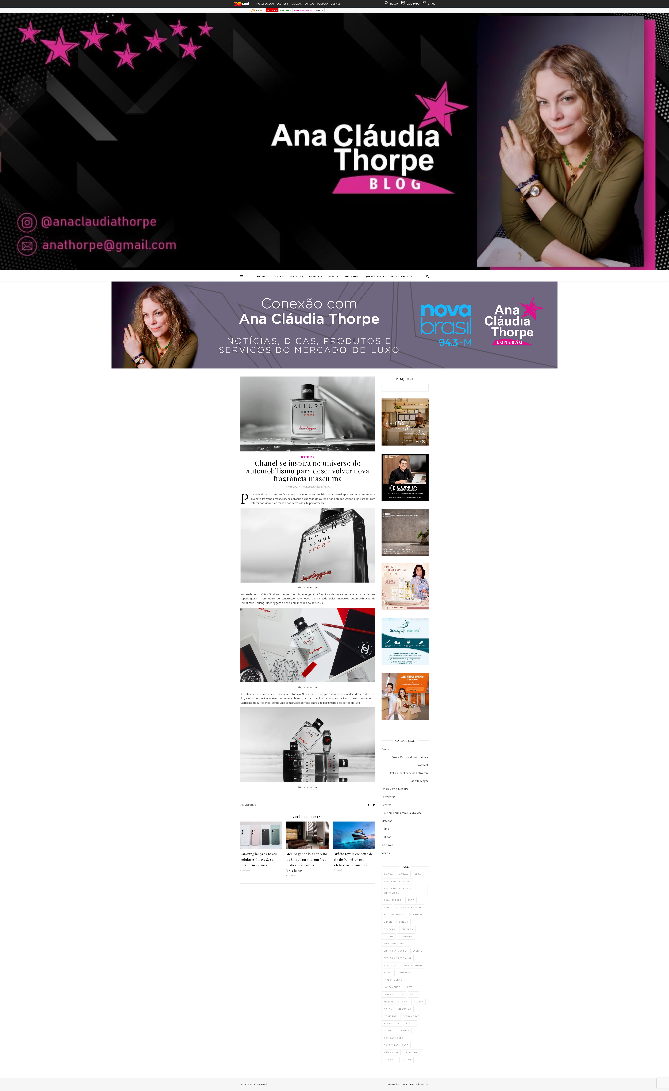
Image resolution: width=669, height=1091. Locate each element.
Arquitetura (392, 900)
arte (411, 900)
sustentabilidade (396, 1045)
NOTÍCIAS (272, 10)
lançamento (392, 987)
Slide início (388, 845)
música (418, 1001)
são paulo (391, 1052)
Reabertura (392, 1023)
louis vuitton (394, 994)
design (388, 936)
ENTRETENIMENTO (303, 10)
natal (388, 1009)
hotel (388, 972)
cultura (407, 929)
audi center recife (409, 907)
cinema (403, 922)
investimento (393, 980)
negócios (404, 1009)
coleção (389, 929)
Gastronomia (413, 965)
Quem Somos (374, 276)
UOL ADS (336, 3)
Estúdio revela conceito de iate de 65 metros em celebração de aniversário (353, 859)
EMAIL (431, 3)
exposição (391, 965)
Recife (410, 1023)
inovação (405, 972)
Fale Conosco (401, 276)
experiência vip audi (397, 958)
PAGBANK (296, 3)
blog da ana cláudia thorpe (403, 914)
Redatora (250, 804)
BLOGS (319, 10)
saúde (405, 1030)
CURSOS (309, 3)
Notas (385, 829)
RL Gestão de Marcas (417, 1084)
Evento (418, 950)
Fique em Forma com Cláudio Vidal (402, 813)
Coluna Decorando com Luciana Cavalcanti (410, 761)
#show (403, 874)
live (409, 987)
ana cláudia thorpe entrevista (397, 890)
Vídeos (333, 276)
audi (387, 907)
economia (406, 936)
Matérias (352, 276)
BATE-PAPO (413, 3)
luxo (413, 994)
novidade (390, 1016)
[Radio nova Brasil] (335, 367)
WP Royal (262, 1084)
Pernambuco (411, 1016)
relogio (389, 1030)
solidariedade (393, 1038)
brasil (388, 922)
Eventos (315, 276)
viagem (406, 1059)
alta (418, 874)
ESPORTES (285, 10)
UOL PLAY (322, 3)
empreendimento (395, 943)
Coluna (277, 276)
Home (261, 276)
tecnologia (412, 1052)
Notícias (296, 276)
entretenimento (395, 950)
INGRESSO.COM (265, 3)
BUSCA (394, 3)
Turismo (389, 1059)
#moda (388, 874)
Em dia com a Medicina (395, 788)
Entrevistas (388, 797)
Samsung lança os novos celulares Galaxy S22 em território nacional (258, 859)
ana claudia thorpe (397, 881)
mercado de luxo (395, 1001)
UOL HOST (282, 3)
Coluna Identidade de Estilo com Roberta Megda (409, 776)
